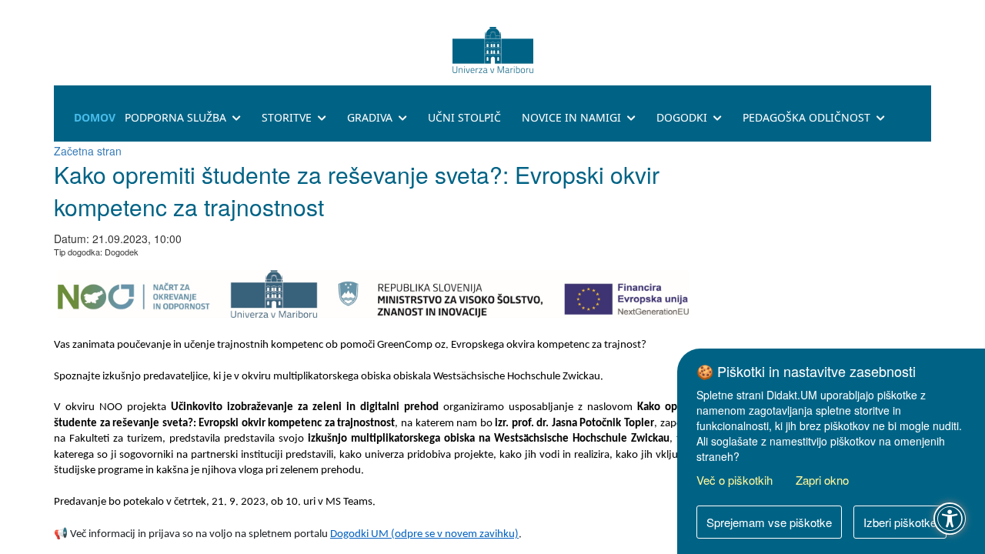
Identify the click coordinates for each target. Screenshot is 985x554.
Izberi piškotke (900, 522)
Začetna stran (88, 151)
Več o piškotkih (734, 480)
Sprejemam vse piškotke (769, 522)
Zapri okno (822, 480)
